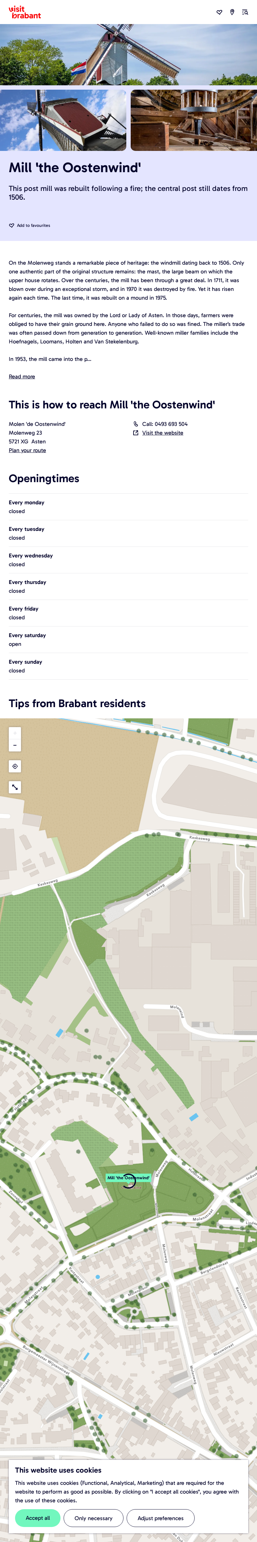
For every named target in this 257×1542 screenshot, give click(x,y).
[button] (128, 1181)
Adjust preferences (161, 1518)
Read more (22, 376)
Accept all (38, 1518)
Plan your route (27, 450)
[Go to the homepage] (28, 12)
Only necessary (94, 1518)
